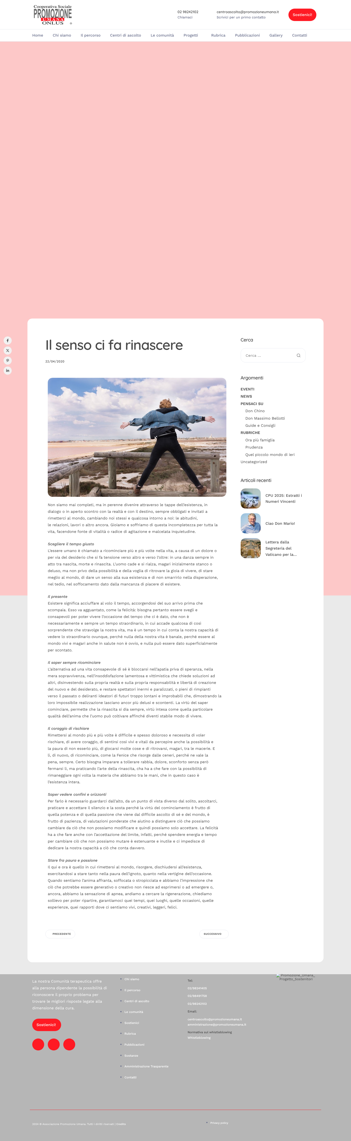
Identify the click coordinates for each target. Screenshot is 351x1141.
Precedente (62, 934)
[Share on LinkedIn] (8, 371)
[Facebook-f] (38, 1044)
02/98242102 (197, 1004)
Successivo (212, 934)
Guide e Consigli (260, 425)
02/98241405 (197, 988)
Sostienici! (302, 14)
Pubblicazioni (247, 35)
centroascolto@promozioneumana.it (215, 1019)
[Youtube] (54, 1044)
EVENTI (248, 389)
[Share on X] (8, 350)
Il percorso (91, 35)
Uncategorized (254, 461)
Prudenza (254, 447)
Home (37, 35)
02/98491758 (197, 996)
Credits (121, 1124)
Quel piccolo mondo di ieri (270, 454)
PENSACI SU (252, 403)
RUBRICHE (250, 432)
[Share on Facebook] (8, 340)
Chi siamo (62, 35)
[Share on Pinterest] (8, 361)
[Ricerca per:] (273, 355)
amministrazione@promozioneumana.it (217, 1025)
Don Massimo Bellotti (265, 418)
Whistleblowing (199, 1038)
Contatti (299, 35)
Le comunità (162, 35)
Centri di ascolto (125, 35)
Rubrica (218, 35)
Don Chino (255, 411)
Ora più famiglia (260, 440)
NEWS (246, 396)
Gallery (275, 35)
